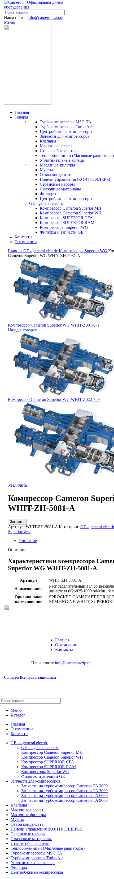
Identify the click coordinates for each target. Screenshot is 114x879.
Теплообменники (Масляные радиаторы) (77, 155)
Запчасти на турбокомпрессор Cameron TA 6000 (64, 795)
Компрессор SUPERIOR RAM (67, 222)
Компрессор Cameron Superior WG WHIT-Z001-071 (54, 325)
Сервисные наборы (57, 184)
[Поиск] (108, 701)
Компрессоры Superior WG (64, 227)
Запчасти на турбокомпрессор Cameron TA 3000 (64, 790)
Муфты (46, 170)
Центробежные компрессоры (66, 131)
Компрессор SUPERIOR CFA (66, 217)
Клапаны (48, 141)
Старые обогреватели (59, 150)
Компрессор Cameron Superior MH (70, 208)
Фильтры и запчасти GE (62, 232)
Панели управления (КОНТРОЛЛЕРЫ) (75, 179)
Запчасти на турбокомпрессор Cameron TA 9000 (64, 800)
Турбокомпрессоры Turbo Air (66, 126)
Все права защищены (30, 677)
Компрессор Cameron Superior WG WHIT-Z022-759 (54, 399)
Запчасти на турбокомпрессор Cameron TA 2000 (64, 786)
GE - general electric (46, 203)
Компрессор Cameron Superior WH (71, 213)
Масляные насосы (56, 146)
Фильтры (48, 194)
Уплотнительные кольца (62, 160)
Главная (15, 251)
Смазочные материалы (60, 189)
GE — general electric (40, 747)
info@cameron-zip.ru (45, 17)
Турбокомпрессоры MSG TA (65, 122)
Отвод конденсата (56, 174)
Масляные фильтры (57, 165)
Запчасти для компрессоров (65, 136)
